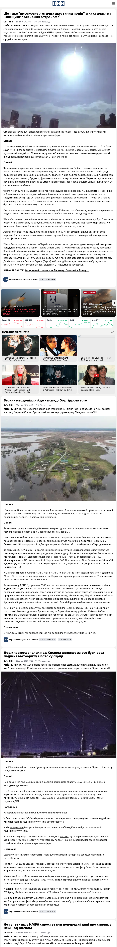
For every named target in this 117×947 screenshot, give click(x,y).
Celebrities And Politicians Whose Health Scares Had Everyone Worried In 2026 (18, 390)
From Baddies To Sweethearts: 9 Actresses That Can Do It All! (57, 388)
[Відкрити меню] (113, 3)
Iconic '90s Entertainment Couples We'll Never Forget (56, 358)
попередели (36, 632)
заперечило (17, 827)
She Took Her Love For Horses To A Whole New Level (96, 358)
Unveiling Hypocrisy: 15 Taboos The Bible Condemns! (20, 358)
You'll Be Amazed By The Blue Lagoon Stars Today (95, 388)
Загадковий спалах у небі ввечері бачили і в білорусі (57, 270)
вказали (64, 836)
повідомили (61, 201)
